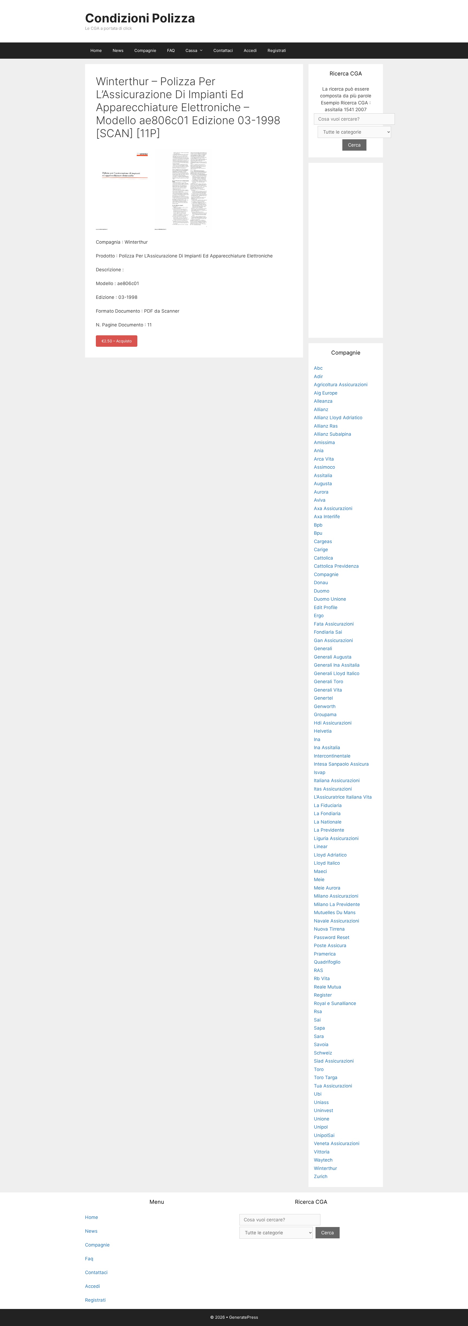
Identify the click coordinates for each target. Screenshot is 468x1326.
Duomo (321, 591)
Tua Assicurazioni (333, 1086)
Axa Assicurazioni (333, 508)
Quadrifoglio (327, 962)
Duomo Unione (330, 599)
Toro (319, 1069)
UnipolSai (324, 1135)
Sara (319, 1036)
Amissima (324, 442)
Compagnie (145, 50)
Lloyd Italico (327, 863)
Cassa (191, 50)
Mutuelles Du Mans (335, 912)
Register (323, 995)
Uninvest (323, 1110)
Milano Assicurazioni (336, 896)
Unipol (321, 1127)
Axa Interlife (327, 516)
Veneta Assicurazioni (336, 1143)
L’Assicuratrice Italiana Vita (343, 797)
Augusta (323, 483)
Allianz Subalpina (332, 434)
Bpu (318, 533)
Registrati (277, 50)
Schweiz (323, 1053)
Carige (321, 549)
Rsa (318, 1011)
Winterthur (325, 1168)
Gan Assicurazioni (333, 640)
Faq (89, 1258)
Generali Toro (328, 681)
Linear (320, 846)
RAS (318, 970)
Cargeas (323, 541)
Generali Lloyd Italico (336, 673)
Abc (318, 368)
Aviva (320, 500)
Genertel (323, 698)
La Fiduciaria (328, 805)
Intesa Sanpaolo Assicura (341, 764)
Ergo (319, 615)
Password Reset (331, 937)
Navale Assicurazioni (336, 921)
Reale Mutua (327, 987)
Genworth (325, 706)
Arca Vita (324, 459)
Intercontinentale (332, 756)
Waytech (323, 1160)
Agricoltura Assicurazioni (341, 384)
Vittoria (322, 1152)
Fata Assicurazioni (334, 624)
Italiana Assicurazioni (337, 780)
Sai (317, 1020)
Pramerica (325, 954)
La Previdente (329, 830)
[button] (202, 50)
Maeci (320, 871)
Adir (318, 376)
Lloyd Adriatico (330, 855)
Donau (321, 582)
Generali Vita (328, 690)
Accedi (250, 50)
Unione (321, 1119)
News (118, 50)
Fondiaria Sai (328, 632)
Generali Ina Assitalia (337, 665)
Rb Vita (322, 978)
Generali (323, 648)
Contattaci (223, 50)
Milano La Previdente (337, 904)
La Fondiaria (327, 813)
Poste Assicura (330, 945)
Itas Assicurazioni (333, 789)
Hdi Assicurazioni (333, 723)
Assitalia (323, 475)
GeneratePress (243, 1317)
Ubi (317, 1094)
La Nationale (328, 822)
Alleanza (323, 401)
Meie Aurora (327, 888)
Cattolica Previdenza (336, 566)
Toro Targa (325, 1077)
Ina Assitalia (327, 747)
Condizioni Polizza (140, 18)
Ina (317, 739)
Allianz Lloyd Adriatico (338, 417)
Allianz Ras (326, 426)
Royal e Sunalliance (335, 1003)
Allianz (321, 409)
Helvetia (323, 731)
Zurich (320, 1176)
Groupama (325, 714)
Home (96, 50)
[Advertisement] (346, 249)
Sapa (319, 1028)
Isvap (319, 772)
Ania (319, 450)
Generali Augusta (333, 657)
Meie (319, 879)
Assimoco (324, 467)
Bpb (318, 525)
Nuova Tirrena (329, 929)
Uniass (321, 1102)
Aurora (321, 492)
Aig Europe (325, 393)
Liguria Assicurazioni (336, 838)
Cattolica (323, 558)
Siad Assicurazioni (334, 1061)
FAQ (171, 50)
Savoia (321, 1044)
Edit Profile (325, 607)
